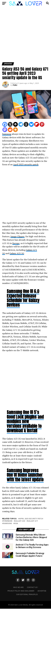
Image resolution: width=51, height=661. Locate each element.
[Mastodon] (4, 129)
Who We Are (18, 587)
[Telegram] (20, 124)
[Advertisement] (25, 35)
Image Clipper (17, 236)
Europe (15, 243)
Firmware (7, 521)
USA (16, 523)
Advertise (42, 591)
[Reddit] (10, 129)
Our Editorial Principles (27, 594)
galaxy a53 (20, 521)
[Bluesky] (31, 124)
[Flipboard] (36, 124)
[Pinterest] (42, 124)
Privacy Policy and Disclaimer (20, 591)
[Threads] (26, 124)
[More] (15, 129)
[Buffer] (15, 124)
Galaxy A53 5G (17, 253)
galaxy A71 (33, 521)
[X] (10, 124)
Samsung (6, 133)
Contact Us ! (32, 587)
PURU (15, 85)
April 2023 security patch (25, 164)
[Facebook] (4, 124)
